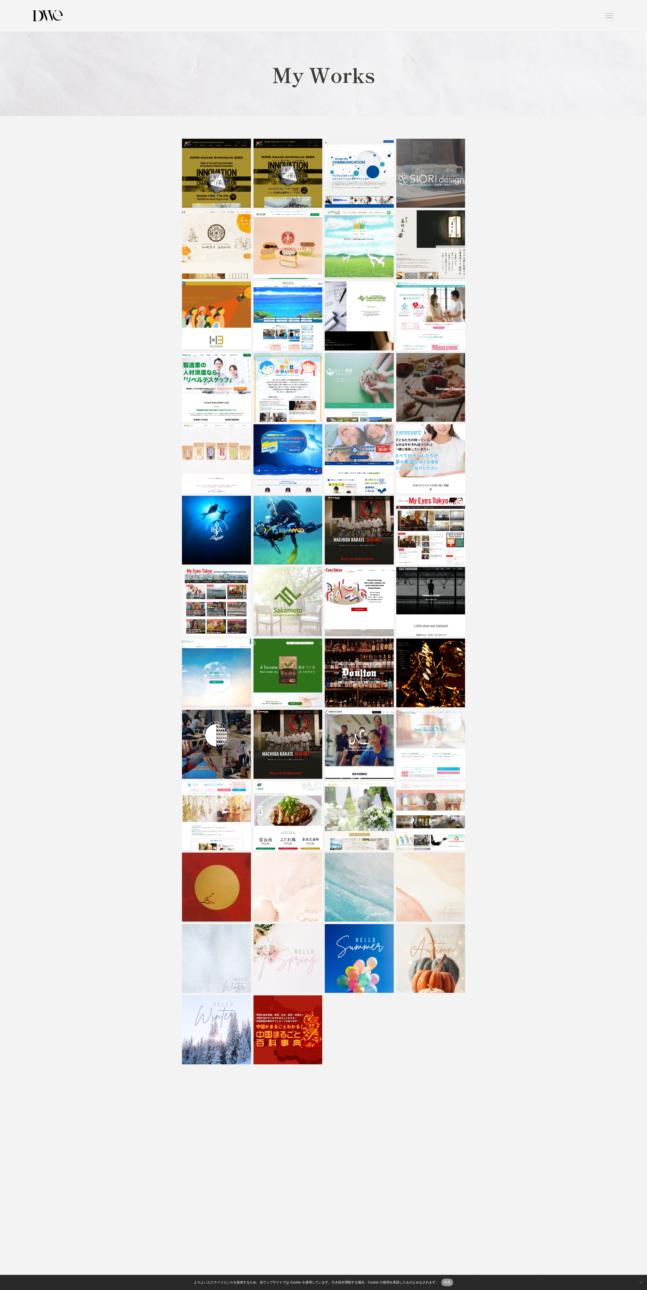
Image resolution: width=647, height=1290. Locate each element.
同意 (447, 1282)
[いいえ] (640, 1282)
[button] (609, 15)
